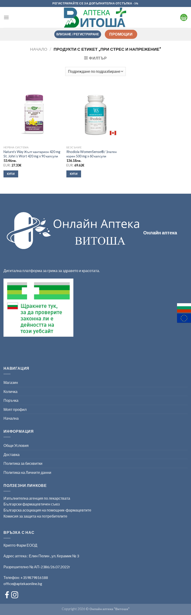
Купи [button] (11, 173)
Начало (38, 49)
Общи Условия (16, 445)
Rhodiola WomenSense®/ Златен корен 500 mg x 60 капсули (91, 154)
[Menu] (6, 17)
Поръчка (10, 400)
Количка (10, 391)
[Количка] (184, 17)
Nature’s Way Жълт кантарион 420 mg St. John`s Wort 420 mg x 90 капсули (31, 154)
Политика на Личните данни (27, 472)
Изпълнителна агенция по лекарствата (36, 498)
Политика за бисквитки (22, 463)
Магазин (10, 382)
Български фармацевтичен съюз (31, 504)
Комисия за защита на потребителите (35, 516)
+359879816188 (34, 577)
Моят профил (15, 409)
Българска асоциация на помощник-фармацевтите (47, 510)
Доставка (11, 454)
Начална (11, 418)
